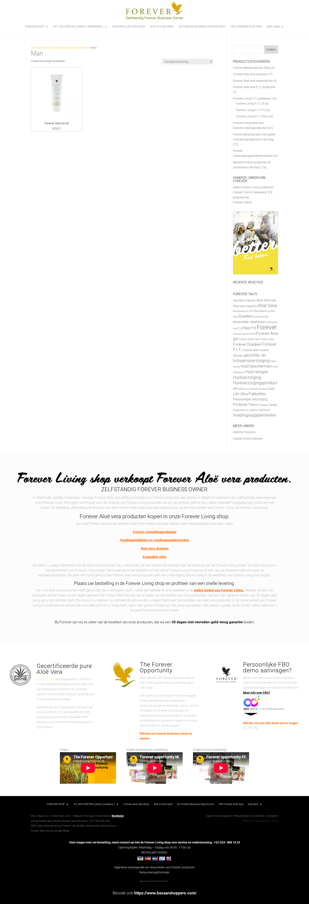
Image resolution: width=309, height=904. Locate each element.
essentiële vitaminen (249, 322)
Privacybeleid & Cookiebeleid (249, 815)
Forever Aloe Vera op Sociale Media (50, 830)
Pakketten (257, 394)
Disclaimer (272, 815)
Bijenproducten (240, 311)
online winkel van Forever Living (218, 590)
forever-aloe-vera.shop (74, 821)
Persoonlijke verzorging (250, 399)
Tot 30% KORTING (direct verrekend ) (78, 26)
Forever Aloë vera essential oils (253, 80)
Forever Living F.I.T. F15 (251, 110)
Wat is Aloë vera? (162, 26)
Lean (271, 388)
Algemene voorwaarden (219, 815)
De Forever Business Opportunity (202, 26)
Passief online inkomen (248, 438)
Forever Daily (267, 339)
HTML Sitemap (261, 821)
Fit (253, 327)
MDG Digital (37, 825)
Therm (253, 405)
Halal (273, 361)
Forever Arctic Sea (249, 339)
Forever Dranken (247, 344)
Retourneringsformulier (154, 872)
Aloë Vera (267, 305)
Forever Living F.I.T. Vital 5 (252, 116)
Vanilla (272, 405)
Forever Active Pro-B (244, 334)
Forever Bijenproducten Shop (252, 67)
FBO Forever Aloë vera (246, 26)
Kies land (273, 26)
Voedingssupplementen (254, 415)
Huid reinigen (257, 371)
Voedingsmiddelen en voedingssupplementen (154, 540)
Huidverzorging (247, 377)
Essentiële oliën (154, 557)
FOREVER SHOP (34, 26)
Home (35, 47)
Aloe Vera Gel (266, 300)
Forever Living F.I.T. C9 (250, 103)
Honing (236, 366)
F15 (240, 328)
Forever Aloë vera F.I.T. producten (254, 87)
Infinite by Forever (248, 388)
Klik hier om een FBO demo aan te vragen (270, 723)
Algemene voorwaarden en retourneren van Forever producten (154, 867)
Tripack (263, 405)
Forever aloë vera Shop (128, 26)
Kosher (263, 388)
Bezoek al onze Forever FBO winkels (65, 825)
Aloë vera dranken (155, 549)
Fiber (247, 328)
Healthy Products (244, 432)
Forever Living (46, 679)
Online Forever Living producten (253, 187)
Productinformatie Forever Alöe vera (64, 47)
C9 (250, 311)
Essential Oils (261, 316)
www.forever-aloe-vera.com (101, 825)
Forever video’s (242, 202)
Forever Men (250, 350)
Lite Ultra (240, 394)
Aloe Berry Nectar (244, 300)
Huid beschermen (256, 366)
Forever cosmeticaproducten (154, 532)
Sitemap (246, 821)
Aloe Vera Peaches (245, 306)
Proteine (240, 404)
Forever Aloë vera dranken (250, 74)
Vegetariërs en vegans (245, 410)
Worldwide (118, 815)
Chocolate (259, 311)
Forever (267, 327)
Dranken (246, 316)
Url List (274, 821)
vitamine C (264, 410)
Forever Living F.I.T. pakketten (252, 98)
